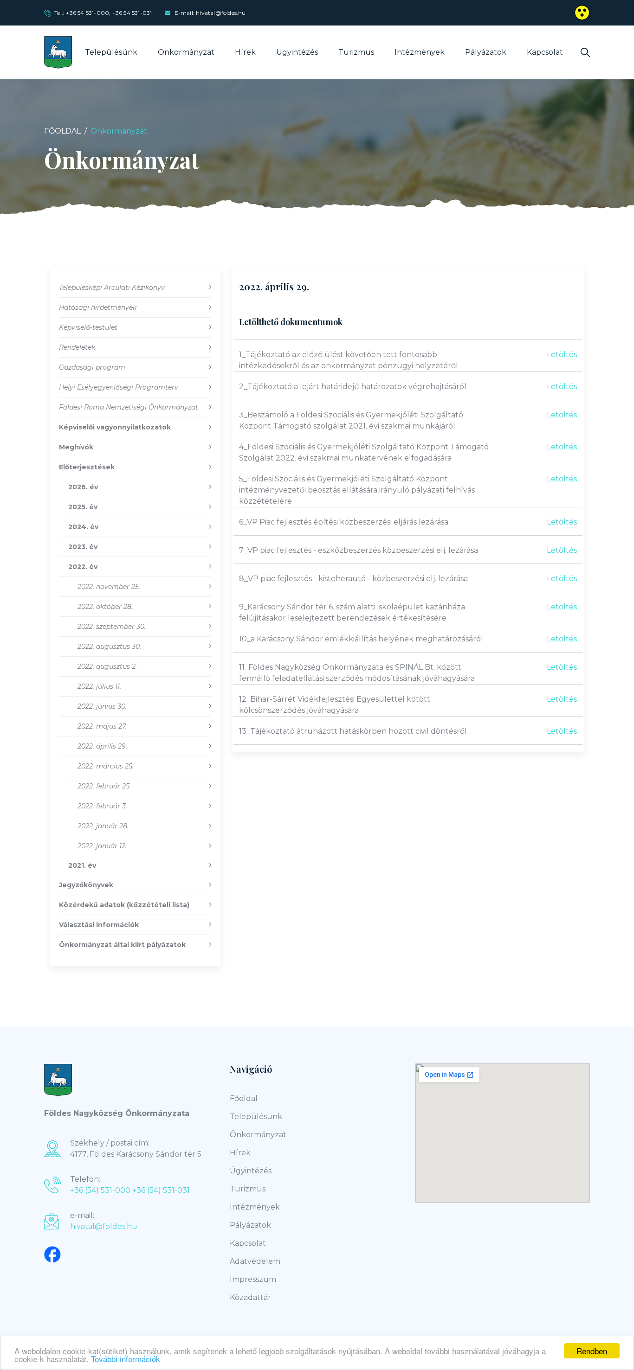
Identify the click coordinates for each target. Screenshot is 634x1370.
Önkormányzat (186, 52)
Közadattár (250, 1297)
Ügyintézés (297, 52)
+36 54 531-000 (87, 12)
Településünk (111, 52)
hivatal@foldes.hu (103, 1226)
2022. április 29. (274, 286)
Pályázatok (485, 52)
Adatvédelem (255, 1261)
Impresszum (253, 1279)
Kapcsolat (545, 52)
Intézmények (420, 52)
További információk (125, 1358)
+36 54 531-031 (132, 12)
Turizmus (356, 52)
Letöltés (562, 354)
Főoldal (62, 131)
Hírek (245, 52)
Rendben (591, 1351)
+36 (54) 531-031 (161, 1190)
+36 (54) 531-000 (100, 1190)
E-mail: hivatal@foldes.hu (210, 12)
